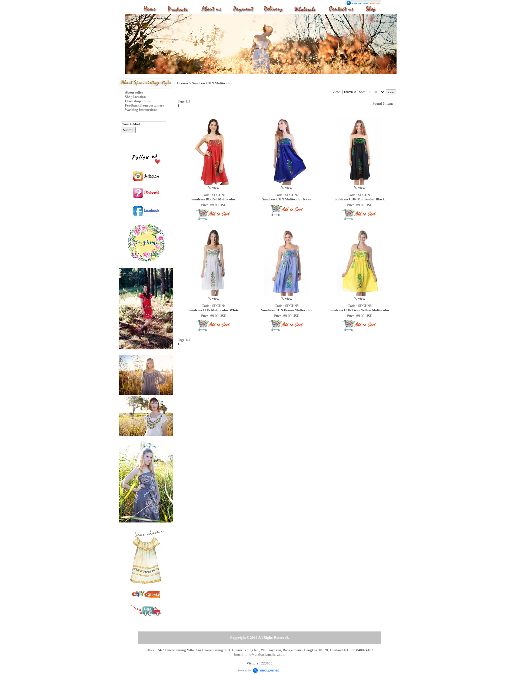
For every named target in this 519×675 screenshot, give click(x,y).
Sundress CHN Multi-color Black (360, 199)
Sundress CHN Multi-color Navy (286, 199)
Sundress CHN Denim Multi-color (286, 310)
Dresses (182, 83)
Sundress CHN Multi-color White (213, 310)
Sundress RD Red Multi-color (213, 199)
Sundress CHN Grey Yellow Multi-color (360, 310)
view (215, 188)
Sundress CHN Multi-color (212, 83)
